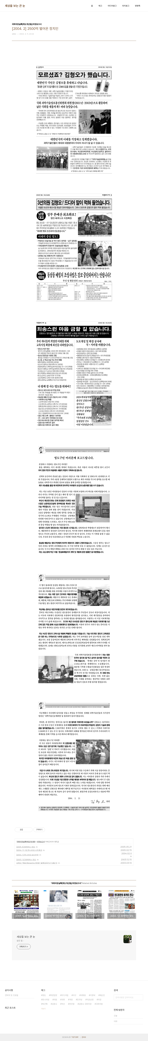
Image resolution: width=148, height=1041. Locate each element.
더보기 (43, 1009)
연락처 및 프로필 (11, 995)
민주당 (79, 999)
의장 (99, 999)
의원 (55, 999)
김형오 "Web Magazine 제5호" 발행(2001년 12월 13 (36, 863)
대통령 (83, 995)
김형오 (54, 1004)
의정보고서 (41, 842)
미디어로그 (112, 6)
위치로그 (125, 6)
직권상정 (90, 999)
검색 (140, 997)
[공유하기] (25, 830)
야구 (74, 995)
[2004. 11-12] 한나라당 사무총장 (29, 850)
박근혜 (45, 1004)
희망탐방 (53, 995)
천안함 (71, 1004)
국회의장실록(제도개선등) (26, 842)
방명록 (137, 6)
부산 (63, 1004)
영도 (44, 995)
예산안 (102, 995)
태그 (100, 6)
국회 (63, 999)
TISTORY (74, 1037)
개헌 (71, 999)
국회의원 (99, 1004)
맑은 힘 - (20, 941)
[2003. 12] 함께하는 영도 (26, 859)
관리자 (84, 1037)
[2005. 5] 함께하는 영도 (25, 847)
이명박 (92, 995)
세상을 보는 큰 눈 (15, 6)
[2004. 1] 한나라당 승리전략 (27, 855)
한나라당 (45, 999)
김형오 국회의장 (85, 1004)
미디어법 (64, 995)
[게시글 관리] (29, 830)
